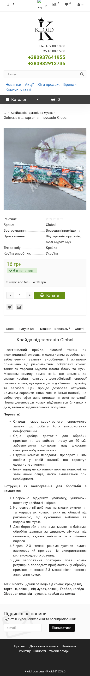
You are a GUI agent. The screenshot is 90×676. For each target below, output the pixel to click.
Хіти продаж (48, 84)
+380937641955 (46, 57)
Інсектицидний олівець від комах (38, 584)
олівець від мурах (32, 589)
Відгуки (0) (26, 329)
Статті (79, 329)
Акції (29, 84)
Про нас (20, 646)
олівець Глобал (59, 589)
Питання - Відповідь (54, 329)
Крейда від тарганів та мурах (32, 112)
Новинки (13, 84)
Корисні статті (18, 89)
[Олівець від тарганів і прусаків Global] (45, 169)
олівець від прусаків (30, 593)
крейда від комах (61, 593)
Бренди (70, 84)
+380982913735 (46, 63)
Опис (10, 329)
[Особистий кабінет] (79, 4)
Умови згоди (59, 651)
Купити (52, 295)
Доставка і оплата (44, 646)
